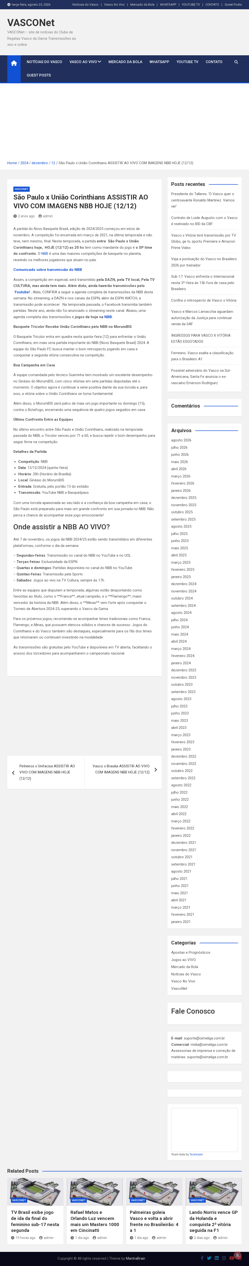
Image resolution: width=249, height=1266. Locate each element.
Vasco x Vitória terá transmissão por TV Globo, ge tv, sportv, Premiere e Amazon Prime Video (203, 241)
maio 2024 (179, 634)
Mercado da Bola (142, 4)
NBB (44, 253)
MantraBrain (135, 1258)
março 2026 (180, 476)
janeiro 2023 (181, 749)
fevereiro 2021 (182, 914)
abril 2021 (179, 900)
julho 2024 (179, 620)
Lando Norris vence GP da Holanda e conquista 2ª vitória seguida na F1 (213, 1221)
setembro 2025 (183, 519)
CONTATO (212, 4)
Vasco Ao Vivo (114, 4)
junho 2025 (180, 541)
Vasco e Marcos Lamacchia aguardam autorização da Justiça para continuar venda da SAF (202, 317)
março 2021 (180, 907)
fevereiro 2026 (182, 483)
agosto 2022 (181, 785)
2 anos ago (26, 216)
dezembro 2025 (183, 497)
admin (48, 216)
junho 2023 (180, 713)
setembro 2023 (183, 692)
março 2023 (180, 735)
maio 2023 (179, 720)
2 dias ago (202, 1238)
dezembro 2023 (183, 670)
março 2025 (180, 562)
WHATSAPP (168, 4)
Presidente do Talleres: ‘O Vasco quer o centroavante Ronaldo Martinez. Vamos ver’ (203, 200)
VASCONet (30, 23)
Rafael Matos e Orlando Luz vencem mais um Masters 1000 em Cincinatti (95, 1221)
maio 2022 (179, 807)
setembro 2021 (183, 864)
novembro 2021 (183, 850)
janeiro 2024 (181, 663)
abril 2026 (179, 469)
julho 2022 (179, 792)
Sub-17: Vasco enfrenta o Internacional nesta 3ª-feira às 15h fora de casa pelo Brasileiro (202, 282)
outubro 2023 (182, 684)
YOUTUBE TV (191, 4)
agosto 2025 (181, 526)
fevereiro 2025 (182, 569)
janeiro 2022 (181, 835)
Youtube (21, 292)
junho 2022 (180, 799)
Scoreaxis (196, 1154)
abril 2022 (179, 814)
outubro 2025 (182, 512)
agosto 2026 (181, 440)
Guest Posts (233, 4)
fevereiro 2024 (182, 656)
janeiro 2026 (181, 490)
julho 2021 (179, 878)
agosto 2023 (181, 699)
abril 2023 (179, 727)
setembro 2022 (183, 778)
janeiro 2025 (181, 577)
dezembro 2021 (183, 842)
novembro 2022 (183, 764)
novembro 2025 (183, 505)
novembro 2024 (183, 591)
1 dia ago (82, 1238)
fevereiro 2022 (182, 828)
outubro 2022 (182, 771)
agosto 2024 (181, 612)
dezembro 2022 (183, 756)
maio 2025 (179, 548)
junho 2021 (180, 886)
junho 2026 (180, 454)
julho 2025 (179, 534)
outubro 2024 (182, 598)
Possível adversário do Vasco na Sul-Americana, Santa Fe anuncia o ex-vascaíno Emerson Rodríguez (201, 376)
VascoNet (21, 189)
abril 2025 (179, 555)
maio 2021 (179, 893)
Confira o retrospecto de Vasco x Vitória (203, 300)
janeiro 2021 (181, 922)
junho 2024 (180, 627)
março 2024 (180, 649)
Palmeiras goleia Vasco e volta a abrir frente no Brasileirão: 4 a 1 (154, 1221)
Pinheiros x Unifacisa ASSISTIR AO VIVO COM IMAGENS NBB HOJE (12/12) (47, 772)
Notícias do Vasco (85, 4)
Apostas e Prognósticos (190, 952)
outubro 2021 (182, 857)
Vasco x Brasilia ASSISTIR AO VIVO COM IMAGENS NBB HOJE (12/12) (121, 769)
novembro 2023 (183, 677)
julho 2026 (179, 447)
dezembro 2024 (183, 584)
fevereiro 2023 (182, 742)
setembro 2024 (183, 605)
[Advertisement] (124, 123)
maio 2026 (179, 462)
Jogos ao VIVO (183, 960)
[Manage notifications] (237, 1255)
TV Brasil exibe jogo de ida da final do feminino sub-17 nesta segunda (35, 1221)
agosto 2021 (181, 871)
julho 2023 (179, 706)
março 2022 (180, 821)
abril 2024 (179, 641)
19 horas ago (26, 1238)
